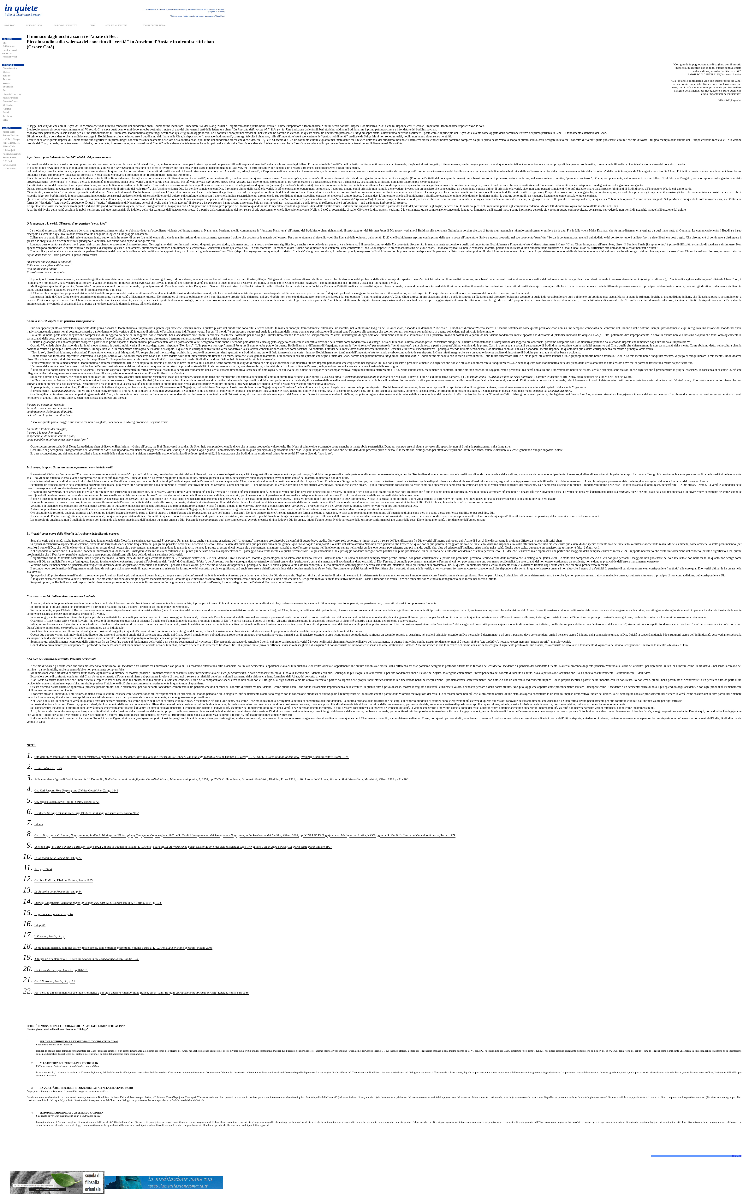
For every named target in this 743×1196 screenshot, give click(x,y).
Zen (4, 90)
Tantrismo (7, 116)
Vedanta (6, 83)
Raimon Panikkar (11, 135)
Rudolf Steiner (9, 157)
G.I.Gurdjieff (9, 150)
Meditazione (8, 105)
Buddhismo (8, 86)
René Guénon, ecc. (11, 142)
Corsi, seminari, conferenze (9, 51)
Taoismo (6, 79)
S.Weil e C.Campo (11, 139)
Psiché (6, 112)
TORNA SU (736, 1156)
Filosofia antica (10, 68)
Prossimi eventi (10, 56)
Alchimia (7, 108)
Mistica (6, 72)
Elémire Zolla (9, 146)
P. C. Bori (7, 161)
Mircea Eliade (9, 131)
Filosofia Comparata (12, 94)
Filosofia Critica (10, 101)
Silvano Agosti (9, 165)
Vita (4, 42)
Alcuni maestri (9, 168)
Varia (5, 119)
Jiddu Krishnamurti (12, 154)
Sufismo (6, 75)
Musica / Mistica (10, 97)
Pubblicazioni (9, 46)
